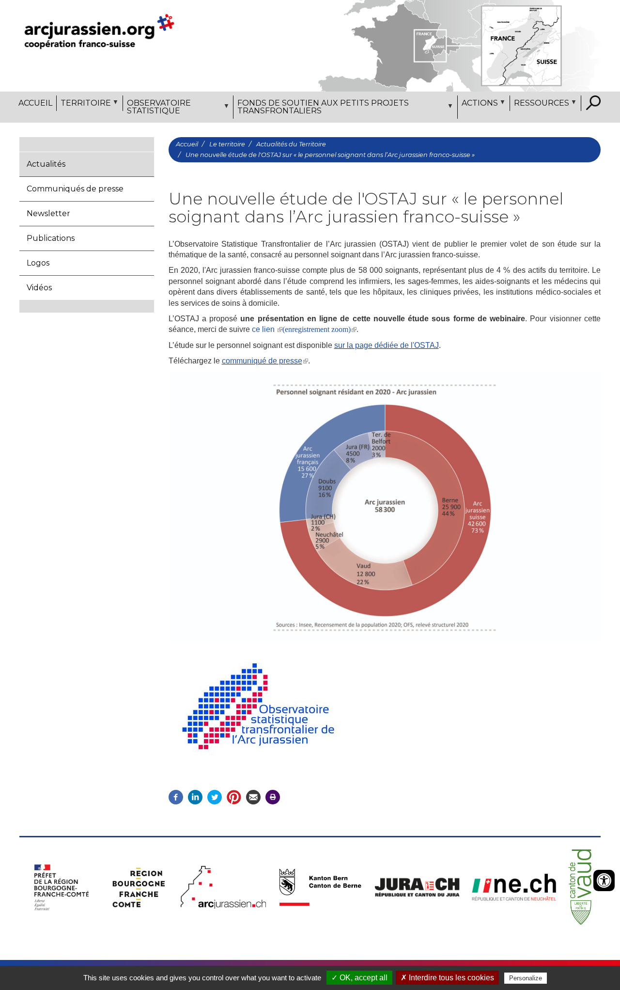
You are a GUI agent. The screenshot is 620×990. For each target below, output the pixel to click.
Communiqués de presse (75, 188)
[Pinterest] (234, 796)
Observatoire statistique (157, 108)
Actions (478, 104)
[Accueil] (99, 31)
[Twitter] (214, 796)
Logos (38, 262)
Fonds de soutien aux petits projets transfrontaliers (321, 108)
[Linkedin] (195, 796)
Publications (51, 238)
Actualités (46, 164)
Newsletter (48, 213)
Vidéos (39, 287)
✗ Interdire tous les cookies (447, 978)
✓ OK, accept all (359, 978)
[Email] (253, 796)
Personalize (525, 978)
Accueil (35, 103)
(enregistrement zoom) (316, 329)
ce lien (264, 329)
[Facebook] (176, 796)
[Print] (272, 796)
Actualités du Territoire (291, 144)
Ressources (539, 104)
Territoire (84, 104)
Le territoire (227, 144)
